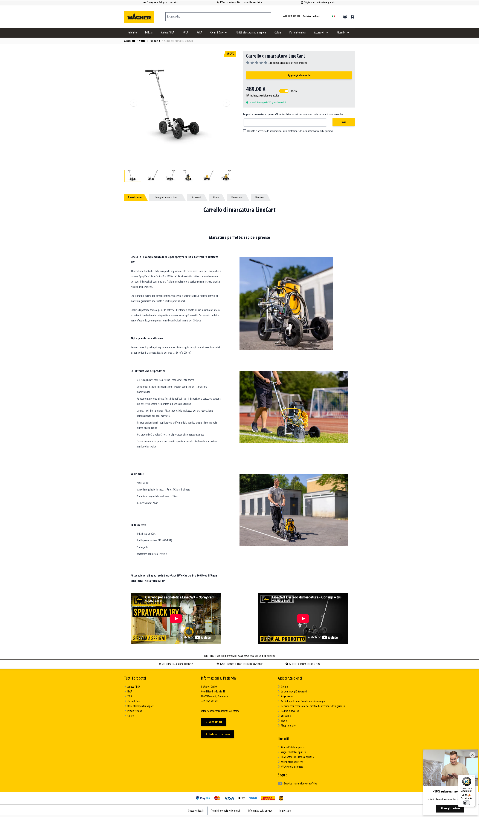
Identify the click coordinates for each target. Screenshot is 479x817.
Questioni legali (196, 810)
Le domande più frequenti (294, 691)
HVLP (185, 32)
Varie (142, 40)
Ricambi (341, 32)
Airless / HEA (167, 32)
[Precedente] (133, 103)
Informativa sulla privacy (260, 810)
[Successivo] (226, 103)
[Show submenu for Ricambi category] (348, 33)
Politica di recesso (290, 711)
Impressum (285, 810)
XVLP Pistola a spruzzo (292, 762)
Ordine (284, 686)
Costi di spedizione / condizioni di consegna (303, 701)
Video (284, 720)
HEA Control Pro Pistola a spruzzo (297, 757)
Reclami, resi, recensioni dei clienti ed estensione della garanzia (313, 706)
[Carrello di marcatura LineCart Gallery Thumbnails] (180, 176)
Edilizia (148, 32)
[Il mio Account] (345, 16)
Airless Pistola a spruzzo (293, 747)
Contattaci (215, 722)
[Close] (472, 755)
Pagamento (287, 696)
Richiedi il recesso (219, 734)
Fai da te (132, 32)
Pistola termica (297, 32)
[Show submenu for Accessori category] (327, 33)
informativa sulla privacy (320, 131)
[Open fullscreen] (180, 106)
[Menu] (473, 777)
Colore (277, 32)
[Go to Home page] (139, 17)
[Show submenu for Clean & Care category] (226, 33)
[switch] (466, 803)
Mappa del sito (288, 725)
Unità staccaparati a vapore (251, 32)
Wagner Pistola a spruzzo (293, 752)
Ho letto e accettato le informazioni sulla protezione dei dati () (290, 131)
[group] (276, 63)
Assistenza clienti (290, 678)
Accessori (319, 32)
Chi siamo (286, 716)
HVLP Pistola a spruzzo (292, 766)
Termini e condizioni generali (225, 810)
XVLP (199, 32)
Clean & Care (217, 32)
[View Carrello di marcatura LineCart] (132, 176)
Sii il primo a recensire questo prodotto (288, 63)
